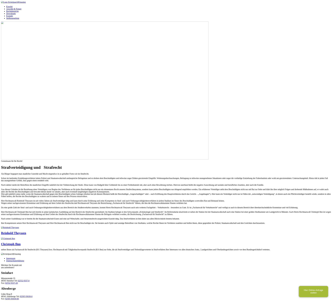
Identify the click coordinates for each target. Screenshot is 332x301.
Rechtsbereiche (12, 11)
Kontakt (9, 16)
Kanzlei (9, 6)
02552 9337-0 (23, 281)
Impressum (10, 258)
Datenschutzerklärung (15, 261)
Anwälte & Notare (13, 9)
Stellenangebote (12, 18)
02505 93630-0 (26, 296)
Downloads (11, 13)
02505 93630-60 (12, 299)
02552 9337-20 (11, 283)
